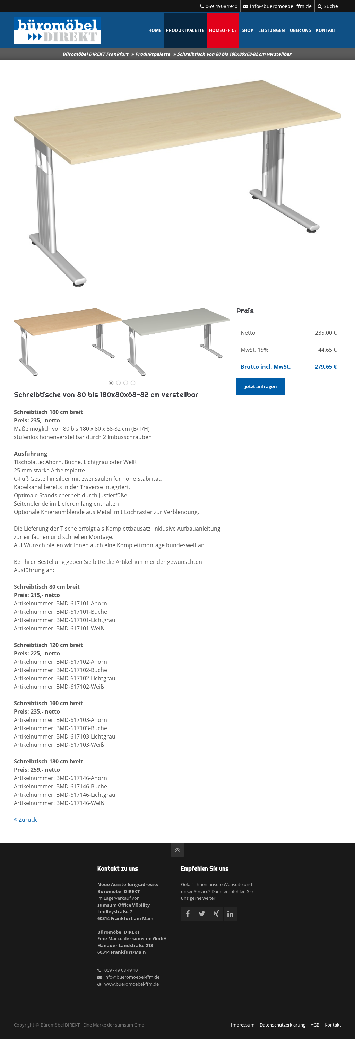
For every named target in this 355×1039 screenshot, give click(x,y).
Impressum (242, 1025)
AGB (315, 1025)
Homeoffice (223, 30)
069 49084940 (221, 6)
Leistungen (271, 30)
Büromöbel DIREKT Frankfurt (95, 54)
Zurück (28, 819)
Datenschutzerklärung (282, 1025)
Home (154, 30)
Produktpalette (185, 30)
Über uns (300, 30)
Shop (247, 30)
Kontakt (326, 30)
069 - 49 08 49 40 (121, 970)
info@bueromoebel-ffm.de (281, 6)
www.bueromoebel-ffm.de (131, 984)
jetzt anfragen (261, 386)
